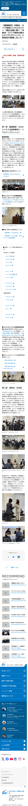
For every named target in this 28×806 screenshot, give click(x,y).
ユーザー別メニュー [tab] (10, 704)
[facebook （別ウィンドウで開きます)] (7, 759)
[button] (10, 49)
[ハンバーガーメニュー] (24, 12)
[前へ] (23, 17)
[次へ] (25, 17)
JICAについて (6, 671)
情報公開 (3, 780)
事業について (21, 20)
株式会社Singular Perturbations (13, 334)
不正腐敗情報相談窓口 (7, 783)
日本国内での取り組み (8, 686)
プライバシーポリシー (7, 774)
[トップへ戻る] (24, 767)
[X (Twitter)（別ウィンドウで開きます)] (2, 759)
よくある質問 (5, 745)
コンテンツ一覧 (6, 741)
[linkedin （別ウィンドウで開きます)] (15, 759)
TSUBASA (6, 200)
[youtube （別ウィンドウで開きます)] (11, 759)
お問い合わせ (5, 749)
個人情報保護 (5, 777)
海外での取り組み (7, 681)
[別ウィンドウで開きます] (8, 557)
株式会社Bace (7, 331)
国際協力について (7, 696)
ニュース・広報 (6, 691)
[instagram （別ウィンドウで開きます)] (19, 759)
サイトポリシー (5, 772)
